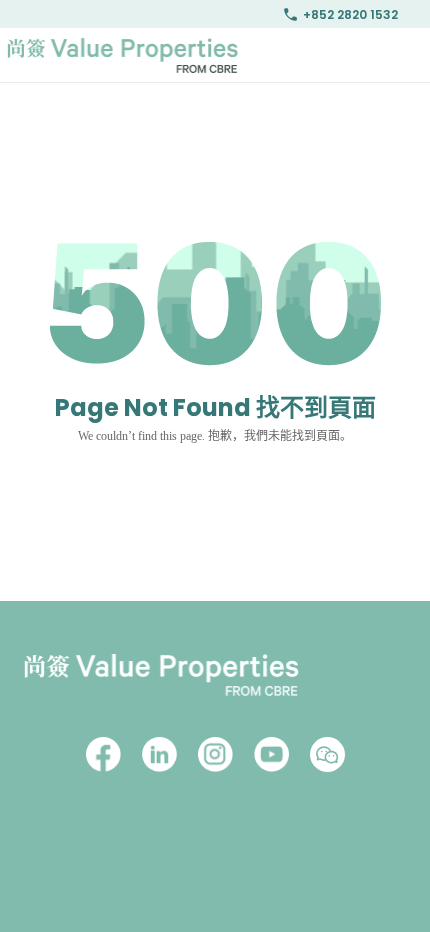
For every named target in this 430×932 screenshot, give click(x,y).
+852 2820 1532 (350, 14)
